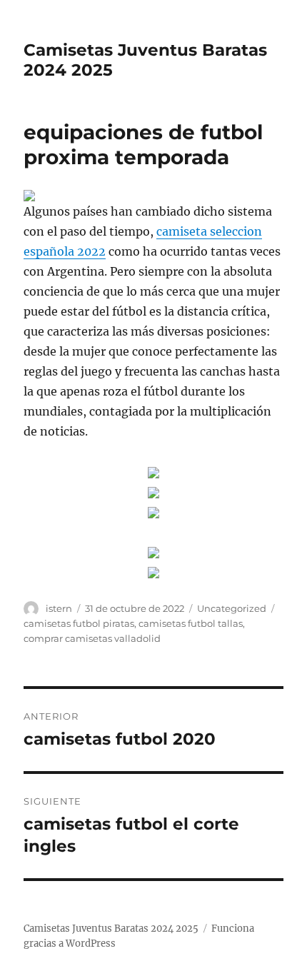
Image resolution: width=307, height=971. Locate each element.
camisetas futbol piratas (79, 623)
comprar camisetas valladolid (92, 638)
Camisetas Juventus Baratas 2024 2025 (111, 928)
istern (59, 608)
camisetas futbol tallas (191, 623)
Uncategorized (231, 608)
